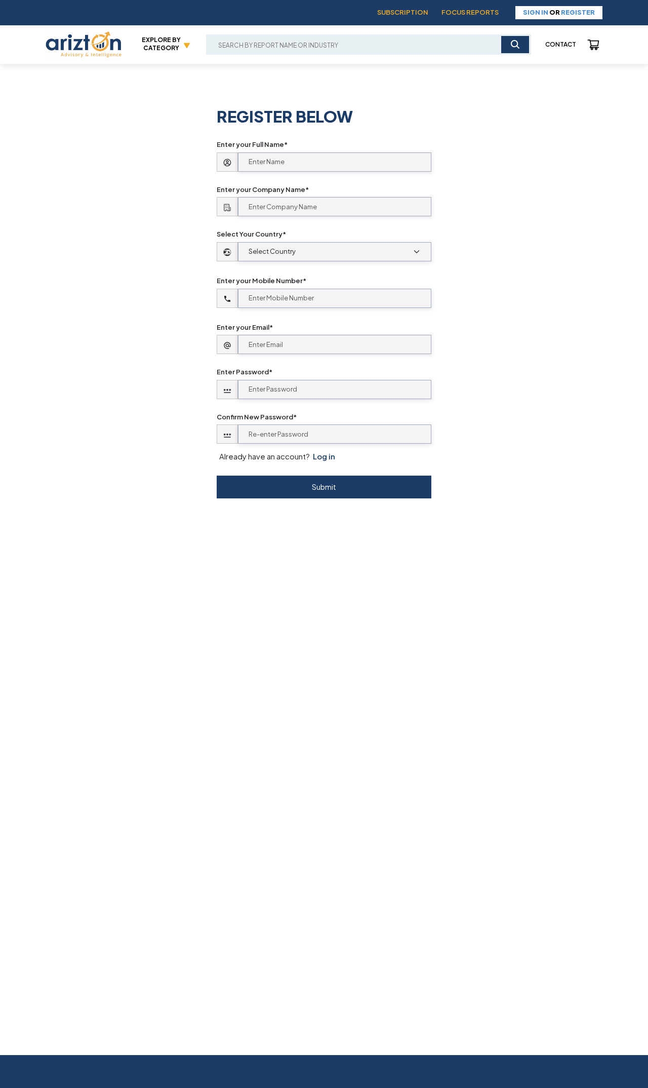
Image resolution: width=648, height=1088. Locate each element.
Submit (324, 486)
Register (578, 12)
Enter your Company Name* (263, 189)
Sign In (535, 12)
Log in (324, 456)
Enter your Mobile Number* (261, 281)
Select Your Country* (251, 234)
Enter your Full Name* (252, 144)
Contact (560, 44)
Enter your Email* (245, 327)
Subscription (402, 12)
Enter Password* (244, 372)
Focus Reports (470, 12)
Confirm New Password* (257, 417)
